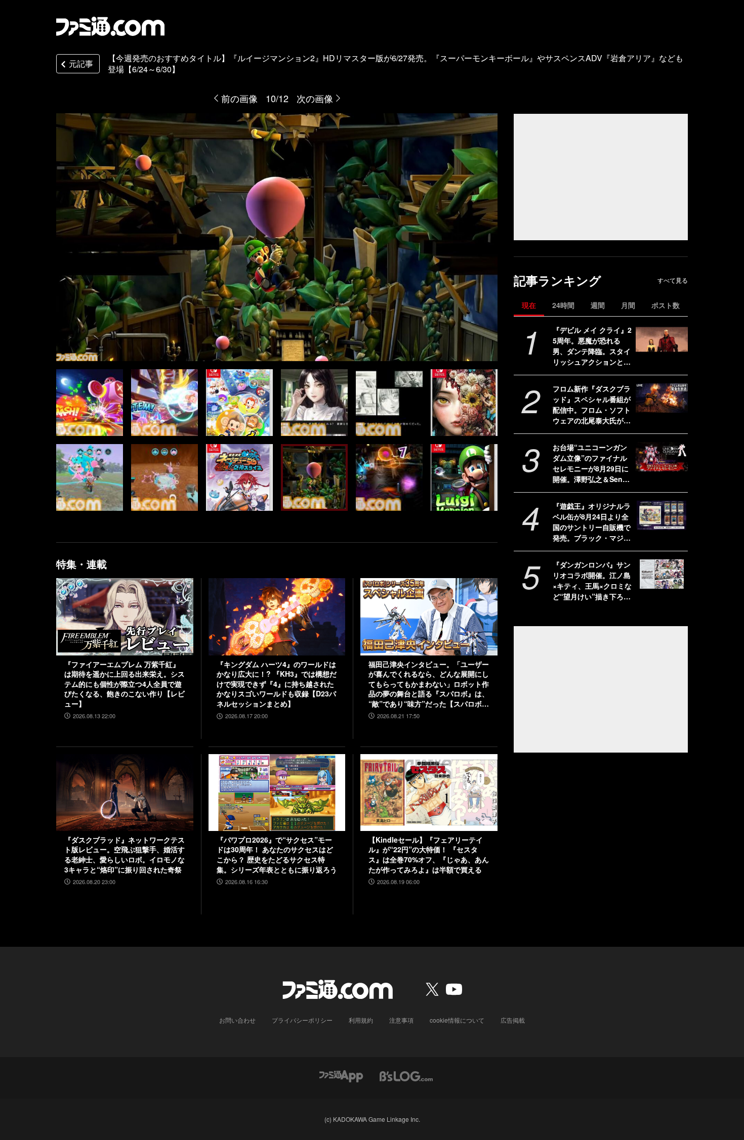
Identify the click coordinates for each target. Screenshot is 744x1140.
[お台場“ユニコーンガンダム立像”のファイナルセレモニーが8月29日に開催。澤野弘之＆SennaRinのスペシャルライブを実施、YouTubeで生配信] (662, 456)
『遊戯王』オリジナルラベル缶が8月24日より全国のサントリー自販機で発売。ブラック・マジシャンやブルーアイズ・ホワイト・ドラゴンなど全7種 (592, 522)
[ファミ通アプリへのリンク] (341, 1075)
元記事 (81, 63)
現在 (529, 305)
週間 (598, 305)
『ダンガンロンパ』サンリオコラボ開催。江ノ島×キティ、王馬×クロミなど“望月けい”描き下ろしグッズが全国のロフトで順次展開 (592, 580)
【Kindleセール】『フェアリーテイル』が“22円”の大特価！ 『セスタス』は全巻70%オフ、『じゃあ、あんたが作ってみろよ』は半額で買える (428, 854)
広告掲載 (513, 1020)
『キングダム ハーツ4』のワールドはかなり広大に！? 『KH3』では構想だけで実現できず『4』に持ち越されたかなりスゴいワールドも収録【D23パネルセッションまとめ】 (277, 684)
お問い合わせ (237, 1020)
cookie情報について (457, 1020)
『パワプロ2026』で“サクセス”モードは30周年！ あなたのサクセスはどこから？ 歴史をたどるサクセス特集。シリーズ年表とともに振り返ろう (277, 854)
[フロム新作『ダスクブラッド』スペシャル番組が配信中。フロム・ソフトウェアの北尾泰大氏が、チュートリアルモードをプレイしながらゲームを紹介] (662, 398)
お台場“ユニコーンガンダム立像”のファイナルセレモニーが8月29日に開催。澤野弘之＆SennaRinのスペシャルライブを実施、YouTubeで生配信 (592, 463)
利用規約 (361, 1020)
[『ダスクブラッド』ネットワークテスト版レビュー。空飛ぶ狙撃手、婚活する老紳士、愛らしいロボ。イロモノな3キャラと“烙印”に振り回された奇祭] (124, 792)
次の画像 (315, 98)
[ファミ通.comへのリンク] (110, 26)
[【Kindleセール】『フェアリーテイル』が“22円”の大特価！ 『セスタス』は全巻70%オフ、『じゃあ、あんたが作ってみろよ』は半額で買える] (429, 792)
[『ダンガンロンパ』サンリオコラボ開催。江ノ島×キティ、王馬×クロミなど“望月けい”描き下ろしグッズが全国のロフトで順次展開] (662, 574)
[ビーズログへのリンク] (406, 1075)
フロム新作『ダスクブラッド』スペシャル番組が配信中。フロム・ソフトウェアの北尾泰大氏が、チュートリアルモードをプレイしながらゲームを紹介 (592, 404)
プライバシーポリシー (302, 1020)
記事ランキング (557, 280)
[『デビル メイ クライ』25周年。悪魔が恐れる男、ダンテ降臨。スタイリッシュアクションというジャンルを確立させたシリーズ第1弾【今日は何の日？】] (662, 339)
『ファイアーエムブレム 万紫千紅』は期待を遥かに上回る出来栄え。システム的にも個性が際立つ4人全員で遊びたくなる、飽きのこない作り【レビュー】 (124, 684)
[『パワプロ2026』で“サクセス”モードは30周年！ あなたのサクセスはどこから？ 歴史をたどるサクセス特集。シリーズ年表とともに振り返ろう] (277, 792)
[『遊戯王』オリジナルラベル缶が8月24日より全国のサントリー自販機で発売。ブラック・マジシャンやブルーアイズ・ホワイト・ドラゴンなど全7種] (662, 515)
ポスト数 (665, 305)
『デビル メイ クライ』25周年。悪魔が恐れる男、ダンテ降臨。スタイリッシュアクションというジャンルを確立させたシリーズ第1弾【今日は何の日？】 (592, 346)
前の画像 (239, 98)
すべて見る (672, 280)
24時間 (563, 305)
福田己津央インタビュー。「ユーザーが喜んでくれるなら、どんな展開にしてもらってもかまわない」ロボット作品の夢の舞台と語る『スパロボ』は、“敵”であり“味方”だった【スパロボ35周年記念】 (428, 684)
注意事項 (401, 1020)
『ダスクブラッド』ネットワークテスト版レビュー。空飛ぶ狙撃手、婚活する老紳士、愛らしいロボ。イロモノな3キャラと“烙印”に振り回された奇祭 (124, 854)
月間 (628, 305)
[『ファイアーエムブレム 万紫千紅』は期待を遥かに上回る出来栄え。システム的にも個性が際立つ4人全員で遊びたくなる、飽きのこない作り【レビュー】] (124, 616)
